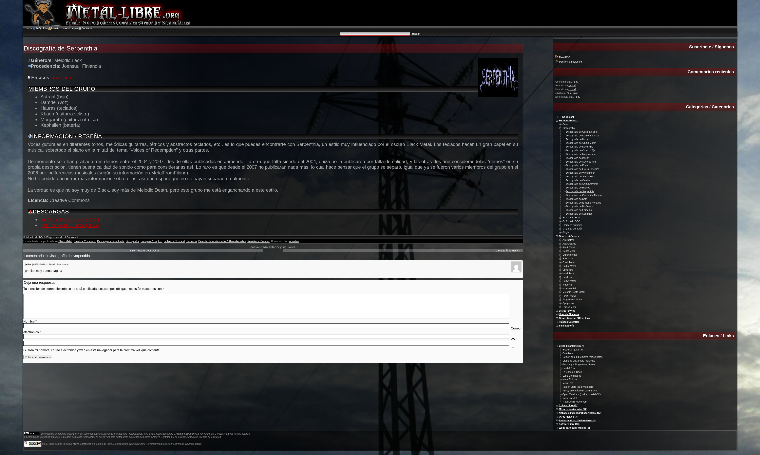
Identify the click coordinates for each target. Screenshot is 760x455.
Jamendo (61, 77)
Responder (63, 264)
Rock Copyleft (570, 398)
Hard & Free (569, 368)
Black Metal (65, 241)
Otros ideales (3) (568, 416)
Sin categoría (566, 325)
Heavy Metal (569, 281)
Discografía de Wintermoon (580, 172)
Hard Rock (568, 273)
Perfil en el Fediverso (570, 61)
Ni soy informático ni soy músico (579, 390)
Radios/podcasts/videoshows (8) (577, 420)
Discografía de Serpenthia (580, 191)
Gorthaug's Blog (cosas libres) (578, 364)
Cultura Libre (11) (568, 405)
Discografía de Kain (576, 199)
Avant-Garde (569, 243)
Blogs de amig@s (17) (571, 346)
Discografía (132, 241)
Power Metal (569, 295)
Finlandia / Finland (174, 241)
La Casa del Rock (572, 372)
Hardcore (567, 277)
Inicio (29, 28)
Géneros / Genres (569, 236)
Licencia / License (569, 314)
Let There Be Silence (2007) (70, 225)
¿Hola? (574, 81)
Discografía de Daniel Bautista (582, 135)
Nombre (30, 321)
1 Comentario (72, 237)
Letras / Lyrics (567, 310)
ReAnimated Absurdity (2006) (71, 219)
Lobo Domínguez (571, 375)
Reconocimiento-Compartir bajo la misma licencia (212, 433)
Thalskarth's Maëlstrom (574, 401)
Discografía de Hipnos (509, 250)
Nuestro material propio (64, 28)
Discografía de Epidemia (579, 210)
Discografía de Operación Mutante (584, 195)
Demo (565, 124)
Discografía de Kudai (577, 165)
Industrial (567, 284)
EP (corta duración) (572, 225)
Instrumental (569, 288)
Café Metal (568, 353)
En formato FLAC (571, 217)
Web (514, 339)
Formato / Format (568, 120)
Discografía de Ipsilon (577, 158)
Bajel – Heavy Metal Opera (143, 250)
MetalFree (567, 383)
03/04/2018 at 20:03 (44, 264)
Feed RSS (564, 57)
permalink (293, 241)
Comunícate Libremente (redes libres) (582, 357)
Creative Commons (85, 241)
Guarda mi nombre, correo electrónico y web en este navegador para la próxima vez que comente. (91, 350)
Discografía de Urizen (577, 139)
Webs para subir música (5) (574, 427)
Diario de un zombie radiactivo (578, 360)
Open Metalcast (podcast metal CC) (581, 394)
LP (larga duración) (572, 228)
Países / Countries (569, 322)
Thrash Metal (569, 307)
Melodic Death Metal (573, 292)
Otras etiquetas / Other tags (574, 318)
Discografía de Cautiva (578, 180)
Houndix (59, 237)
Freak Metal (568, 262)
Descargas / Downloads (110, 241)
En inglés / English (151, 241)
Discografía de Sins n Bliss (580, 176)
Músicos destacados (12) (573, 409)
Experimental (569, 254)
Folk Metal (568, 258)
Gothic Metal (569, 266)
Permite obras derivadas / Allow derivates (222, 241)
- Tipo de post (566, 117)
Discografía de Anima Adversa (582, 184)
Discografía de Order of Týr (580, 150)
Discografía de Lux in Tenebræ (582, 169)
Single (565, 232)
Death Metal (569, 251)
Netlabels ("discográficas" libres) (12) (580, 413)
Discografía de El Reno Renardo (583, 202)
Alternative (568, 240)
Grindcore (567, 269)
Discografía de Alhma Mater (581, 143)
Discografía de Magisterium (581, 154)
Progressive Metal (572, 299)
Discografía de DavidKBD (580, 146)
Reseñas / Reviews (258, 241)
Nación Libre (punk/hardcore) (578, 387)
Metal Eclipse (569, 379)
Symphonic (568, 303)
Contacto (87, 28)
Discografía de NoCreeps (579, 206)
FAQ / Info (42, 28)
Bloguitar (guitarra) (572, 349)
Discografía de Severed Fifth (581, 161)
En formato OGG (571, 221)
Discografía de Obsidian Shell (582, 131)
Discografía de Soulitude (579, 213)
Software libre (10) (569, 424)
